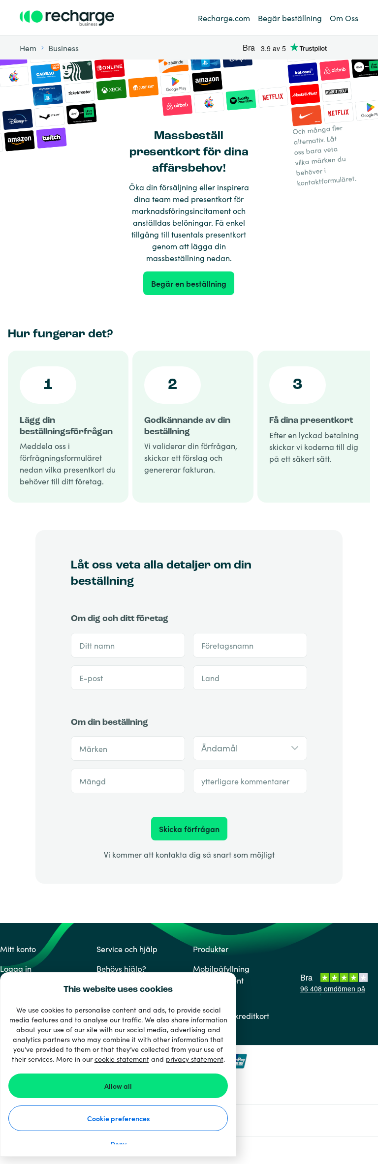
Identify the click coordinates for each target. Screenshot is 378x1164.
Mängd (92, 781)
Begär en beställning (188, 283)
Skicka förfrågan (189, 828)
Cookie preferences (118, 1118)
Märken (93, 748)
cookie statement (121, 1059)
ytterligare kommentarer (245, 781)
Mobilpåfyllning (221, 968)
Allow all (118, 1086)
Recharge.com (224, 17)
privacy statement (194, 1059)
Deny (118, 1144)
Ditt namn (97, 645)
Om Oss (344, 17)
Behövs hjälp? (121, 968)
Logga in (16, 968)
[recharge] (73, 18)
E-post (91, 677)
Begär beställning (290, 17)
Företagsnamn (227, 645)
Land (210, 677)
